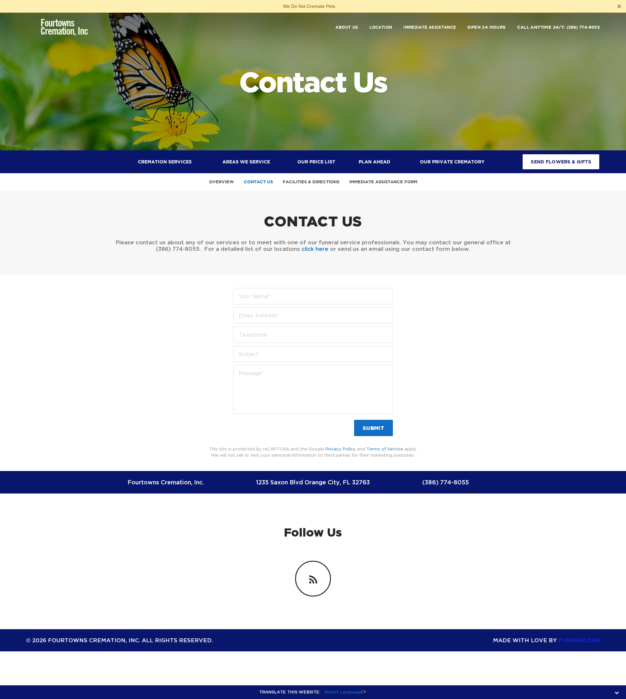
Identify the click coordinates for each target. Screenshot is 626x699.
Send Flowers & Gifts (561, 161)
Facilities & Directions (311, 181)
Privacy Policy (340, 449)
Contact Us (258, 181)
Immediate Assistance (429, 27)
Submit (373, 428)
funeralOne (579, 640)
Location (380, 27)
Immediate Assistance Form (383, 181)
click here (315, 249)
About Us (346, 27)
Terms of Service (384, 449)
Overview (221, 181)
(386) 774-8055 (583, 27)
